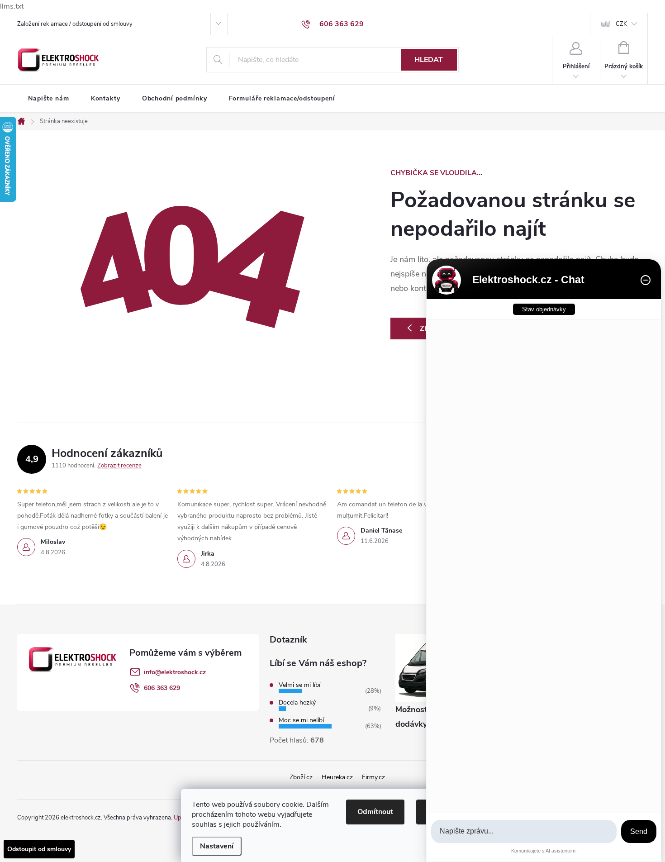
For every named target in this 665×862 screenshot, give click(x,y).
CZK (621, 24)
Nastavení (216, 846)
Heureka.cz (337, 777)
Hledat (428, 60)
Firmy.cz (373, 777)
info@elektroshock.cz (175, 672)
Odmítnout (375, 812)
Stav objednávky (544, 309)
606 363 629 (162, 688)
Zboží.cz (301, 777)
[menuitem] (48, 99)
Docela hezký (297, 702)
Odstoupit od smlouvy (39, 849)
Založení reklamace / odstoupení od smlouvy (75, 24)
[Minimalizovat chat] (645, 280)
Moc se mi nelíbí (301, 720)
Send (638, 831)
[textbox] (524, 831)
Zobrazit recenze (119, 466)
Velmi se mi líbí (299, 685)
